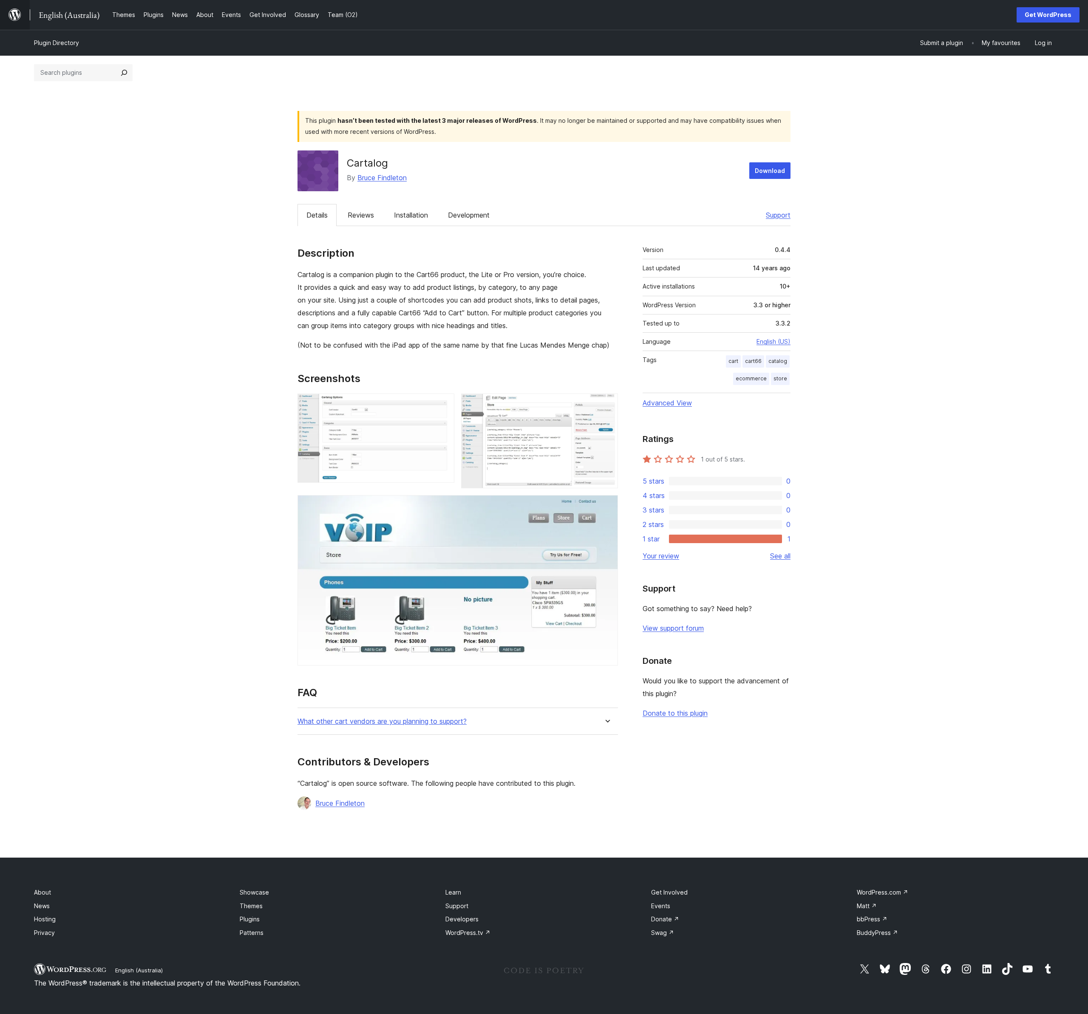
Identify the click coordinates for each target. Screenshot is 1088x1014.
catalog (777, 361)
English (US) (773, 341)
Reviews (361, 215)
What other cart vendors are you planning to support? (382, 721)
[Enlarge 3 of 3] (606, 506)
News (42, 905)
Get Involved (669, 892)
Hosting (45, 919)
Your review (661, 556)
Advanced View (667, 403)
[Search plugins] (124, 72)
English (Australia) (139, 970)
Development (469, 215)
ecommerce (751, 378)
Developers (462, 919)
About (42, 892)
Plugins (250, 919)
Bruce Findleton (382, 177)
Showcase (254, 892)
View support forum (673, 628)
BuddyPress (877, 932)
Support (778, 215)
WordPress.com (882, 892)
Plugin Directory (56, 42)
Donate (665, 919)
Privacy (44, 932)
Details (317, 215)
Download (770, 170)
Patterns (252, 932)
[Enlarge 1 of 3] (443, 405)
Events (660, 905)
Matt (867, 905)
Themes (251, 905)
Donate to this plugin (675, 713)
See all (780, 556)
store (780, 378)
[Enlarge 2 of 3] (606, 405)
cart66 (753, 361)
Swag (662, 932)
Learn (453, 892)
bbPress (872, 919)
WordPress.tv (467, 932)
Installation (411, 215)
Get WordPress (1048, 14)
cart (733, 361)
